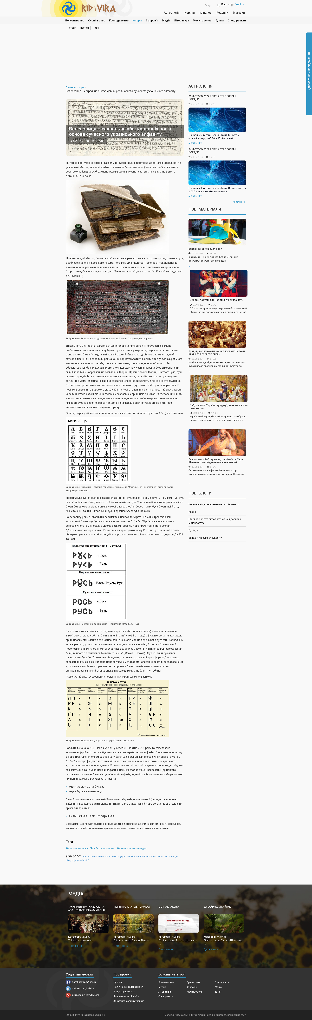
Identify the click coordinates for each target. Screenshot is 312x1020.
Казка (192, 511)
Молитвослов (202, 20)
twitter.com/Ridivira (83, 988)
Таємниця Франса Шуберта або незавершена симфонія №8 (86, 908)
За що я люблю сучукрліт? (205, 537)
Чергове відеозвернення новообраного (213, 504)
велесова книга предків (134, 848)
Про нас (117, 982)
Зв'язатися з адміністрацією (128, 1000)
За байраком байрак (217, 906)
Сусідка (193, 530)
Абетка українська (104, 848)
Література (181, 20)
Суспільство (96, 20)
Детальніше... (76, 945)
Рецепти (222, 12)
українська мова (79, 848)
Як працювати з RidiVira (126, 996)
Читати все (239, 201)
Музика (86, 936)
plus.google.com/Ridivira (85, 994)
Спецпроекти (237, 20)
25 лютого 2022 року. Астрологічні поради (212, 98)
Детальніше (195, 142)
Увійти (239, 4)
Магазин (239, 12)
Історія (137, 20)
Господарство (119, 20)
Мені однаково (168, 906)
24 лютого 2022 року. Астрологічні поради (212, 151)
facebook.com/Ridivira (84, 981)
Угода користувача (124, 991)
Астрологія (172, 12)
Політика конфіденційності (128, 986)
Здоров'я (152, 20)
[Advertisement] (156, 56)
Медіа (166, 20)
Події (96, 27)
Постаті (84, 27)
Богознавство (74, 20)
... (213, 261)
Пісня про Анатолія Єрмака (131, 906)
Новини (189, 12)
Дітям (219, 20)
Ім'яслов (206, 12)
